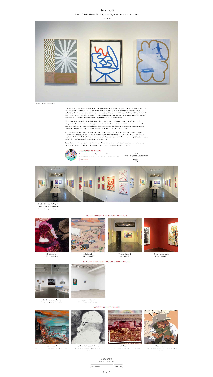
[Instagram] (109, 372)
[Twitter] (106, 372)
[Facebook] (103, 372)
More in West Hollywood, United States (106, 261)
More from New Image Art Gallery (106, 215)
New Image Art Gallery (90, 150)
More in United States (106, 307)
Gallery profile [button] (84, 159)
